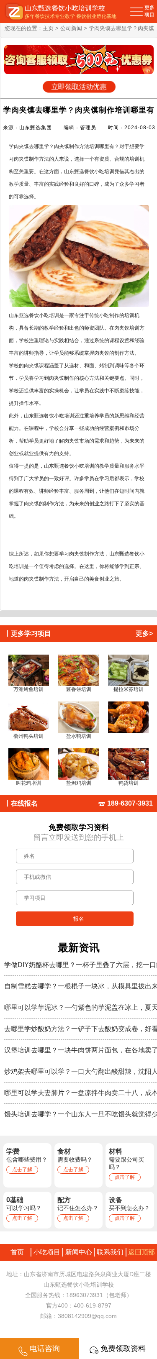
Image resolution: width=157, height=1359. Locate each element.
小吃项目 (46, 1252)
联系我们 (110, 1252)
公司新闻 (71, 28)
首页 (15, 1252)
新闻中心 (78, 1252)
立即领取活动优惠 (79, 86)
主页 (48, 28)
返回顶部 (141, 1252)
